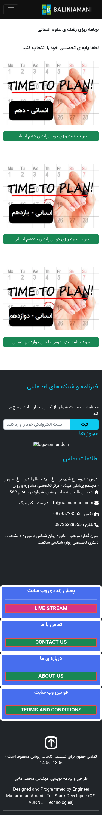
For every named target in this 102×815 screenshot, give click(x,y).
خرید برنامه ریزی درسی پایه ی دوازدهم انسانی (51, 342)
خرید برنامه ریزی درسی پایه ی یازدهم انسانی (51, 239)
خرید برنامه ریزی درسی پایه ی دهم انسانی (51, 136)
